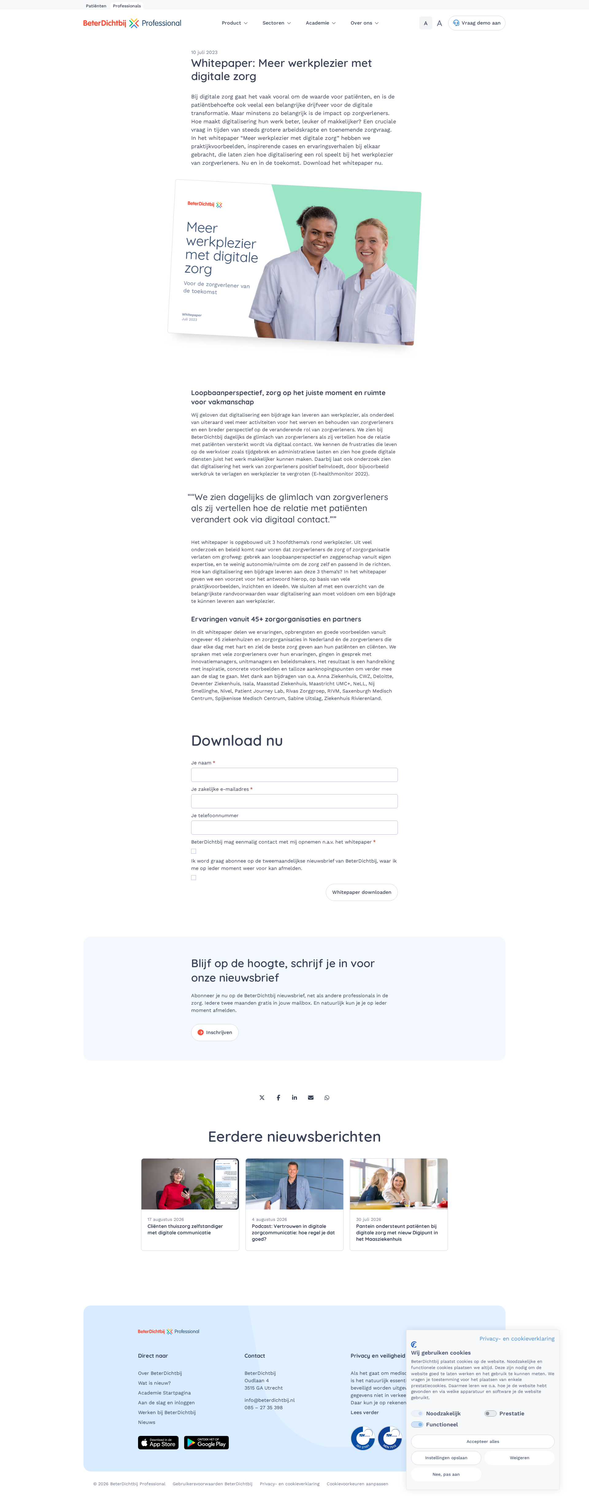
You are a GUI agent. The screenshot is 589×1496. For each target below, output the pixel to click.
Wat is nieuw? (154, 1383)
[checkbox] (417, 1413)
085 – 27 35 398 (263, 1407)
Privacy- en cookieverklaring (289, 1483)
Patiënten (97, 5)
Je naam (203, 763)
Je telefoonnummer (215, 815)
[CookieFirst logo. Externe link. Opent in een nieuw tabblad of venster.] (414, 1344)
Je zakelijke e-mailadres (222, 789)
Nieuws (146, 1422)
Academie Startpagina (164, 1393)
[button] (235, 23)
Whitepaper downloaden (361, 892)
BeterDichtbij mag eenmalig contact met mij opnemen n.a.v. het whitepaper (283, 842)
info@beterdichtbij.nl (269, 1400)
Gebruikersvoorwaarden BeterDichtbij (212, 1483)
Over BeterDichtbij (160, 1373)
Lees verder (365, 1412)
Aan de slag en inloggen (166, 1403)
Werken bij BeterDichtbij (167, 1412)
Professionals (127, 5)
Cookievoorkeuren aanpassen (357, 1483)
